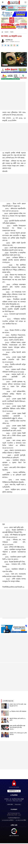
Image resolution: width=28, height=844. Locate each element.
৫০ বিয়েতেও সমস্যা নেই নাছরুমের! (18, 711)
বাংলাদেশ (6, 32)
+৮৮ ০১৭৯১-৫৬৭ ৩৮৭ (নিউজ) (21, 820)
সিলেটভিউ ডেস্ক (9, 40)
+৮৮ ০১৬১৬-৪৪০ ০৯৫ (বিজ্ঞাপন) (7, 820)
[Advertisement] (14, 137)
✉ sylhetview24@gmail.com (14, 817)
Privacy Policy (18, 804)
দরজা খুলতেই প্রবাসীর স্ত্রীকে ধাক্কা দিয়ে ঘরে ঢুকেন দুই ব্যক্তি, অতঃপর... (17, 727)
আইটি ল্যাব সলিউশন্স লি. (14, 835)
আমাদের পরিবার (10, 804)
